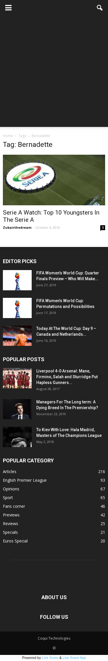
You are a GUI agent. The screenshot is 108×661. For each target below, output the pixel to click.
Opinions (11, 489)
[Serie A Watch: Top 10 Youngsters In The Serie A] (54, 180)
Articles (9, 471)
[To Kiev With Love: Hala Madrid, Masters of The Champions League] (17, 437)
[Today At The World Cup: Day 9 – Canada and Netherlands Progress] (17, 336)
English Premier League (25, 480)
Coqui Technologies (54, 638)
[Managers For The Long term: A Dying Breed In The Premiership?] (17, 409)
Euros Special (15, 541)
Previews (11, 515)
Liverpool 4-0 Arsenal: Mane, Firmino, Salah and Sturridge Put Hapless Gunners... (67, 377)
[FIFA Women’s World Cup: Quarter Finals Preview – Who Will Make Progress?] (17, 280)
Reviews (10, 523)
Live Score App (74, 658)
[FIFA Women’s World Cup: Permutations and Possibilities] (17, 308)
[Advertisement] (54, 73)
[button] (100, 8)
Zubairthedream (17, 227)
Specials (10, 532)
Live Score (50, 658)
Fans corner (14, 506)
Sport (8, 497)
